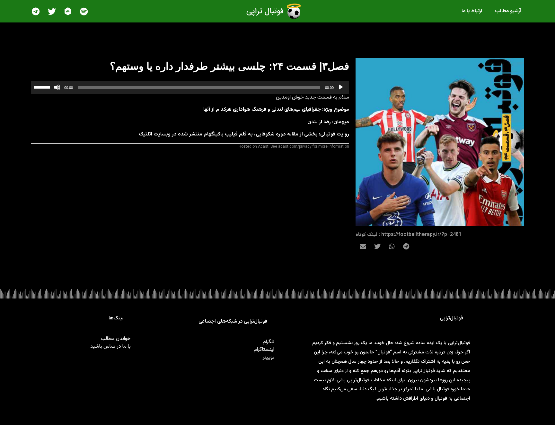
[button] (406, 246)
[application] (190, 87)
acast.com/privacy (295, 147)
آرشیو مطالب (508, 11)
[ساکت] (57, 87)
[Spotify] (84, 11)
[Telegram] (36, 11)
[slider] (43, 86)
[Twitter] (52, 11)
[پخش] (341, 87)
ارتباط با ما (472, 11)
